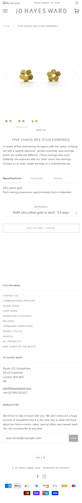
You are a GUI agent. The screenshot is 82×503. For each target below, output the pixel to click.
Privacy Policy (13, 331)
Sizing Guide (11, 306)
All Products (12, 341)
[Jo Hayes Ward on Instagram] (44, 477)
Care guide (10, 311)
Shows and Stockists (17, 316)
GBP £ (39, 457)
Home (6, 26)
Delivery (8, 321)
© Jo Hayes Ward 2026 (26, 468)
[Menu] (5, 11)
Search (8, 336)
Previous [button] (9, 74)
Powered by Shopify (56, 468)
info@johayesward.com (17, 388)
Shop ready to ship (47, 3)
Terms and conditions (18, 326)
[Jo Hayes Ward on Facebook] (38, 477)
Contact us (10, 295)
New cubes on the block (19, 346)
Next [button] (72, 74)
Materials (41, 207)
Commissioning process (19, 301)
